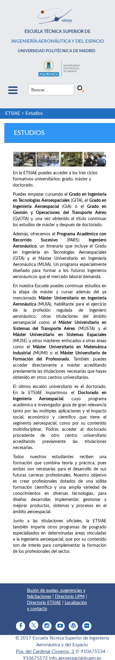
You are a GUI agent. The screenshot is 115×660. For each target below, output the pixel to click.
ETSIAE (12, 113)
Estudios (34, 113)
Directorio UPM (70, 597)
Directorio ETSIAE (44, 603)
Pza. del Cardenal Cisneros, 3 (45, 651)
